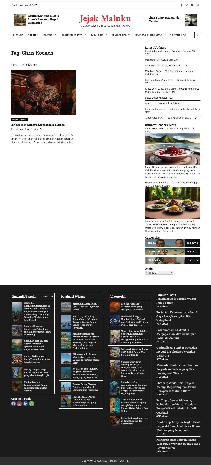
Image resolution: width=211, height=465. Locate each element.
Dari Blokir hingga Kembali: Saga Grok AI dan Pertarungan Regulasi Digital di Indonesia (134, 320)
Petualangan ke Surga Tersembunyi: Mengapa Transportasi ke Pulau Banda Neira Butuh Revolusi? (85, 322)
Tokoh (32, 34)
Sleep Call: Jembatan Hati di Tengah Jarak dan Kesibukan (134, 420)
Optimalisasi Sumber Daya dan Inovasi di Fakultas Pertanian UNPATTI (176, 351)
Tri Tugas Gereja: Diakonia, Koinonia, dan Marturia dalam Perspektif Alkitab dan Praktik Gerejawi (176, 406)
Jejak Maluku (105, 18)
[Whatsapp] (31, 403)
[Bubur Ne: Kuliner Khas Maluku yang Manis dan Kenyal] (172, 163)
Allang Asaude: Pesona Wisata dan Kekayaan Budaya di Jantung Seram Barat (86, 358)
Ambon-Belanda (19, 119)
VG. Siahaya (17, 129)
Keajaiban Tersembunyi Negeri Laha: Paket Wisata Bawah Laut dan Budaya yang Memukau (85, 373)
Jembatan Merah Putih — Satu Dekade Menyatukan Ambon (86, 306)
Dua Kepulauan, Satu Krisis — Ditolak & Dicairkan (170, 79)
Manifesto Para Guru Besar (159, 59)
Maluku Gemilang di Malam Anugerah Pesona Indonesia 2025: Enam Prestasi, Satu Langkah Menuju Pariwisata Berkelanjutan (86, 341)
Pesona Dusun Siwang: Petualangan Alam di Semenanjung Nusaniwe (85, 387)
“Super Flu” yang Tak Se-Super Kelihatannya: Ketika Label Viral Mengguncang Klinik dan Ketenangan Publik (134, 336)
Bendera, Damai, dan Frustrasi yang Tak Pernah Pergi (172, 108)
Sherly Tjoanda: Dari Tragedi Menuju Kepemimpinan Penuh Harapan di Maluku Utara (176, 387)
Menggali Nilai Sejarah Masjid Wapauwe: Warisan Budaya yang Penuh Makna (178, 444)
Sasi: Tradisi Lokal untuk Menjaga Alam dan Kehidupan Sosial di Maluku (176, 334)
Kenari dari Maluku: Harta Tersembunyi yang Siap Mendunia (37, 359)
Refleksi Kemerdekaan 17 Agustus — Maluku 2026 (171, 50)
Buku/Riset (96, 34)
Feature (49, 34)
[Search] (197, 35)
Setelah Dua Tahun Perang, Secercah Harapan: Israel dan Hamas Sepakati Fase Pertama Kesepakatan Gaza (132, 369)
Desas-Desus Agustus (156, 97)
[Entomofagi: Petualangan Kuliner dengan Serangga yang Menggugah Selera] (172, 217)
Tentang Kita (178, 34)
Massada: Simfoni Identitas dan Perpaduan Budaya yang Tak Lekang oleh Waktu (177, 369)
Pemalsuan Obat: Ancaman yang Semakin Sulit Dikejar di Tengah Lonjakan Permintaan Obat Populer (134, 388)
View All (45, 296)
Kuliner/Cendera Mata (148, 34)
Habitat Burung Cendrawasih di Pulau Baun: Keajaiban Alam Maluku (35, 386)
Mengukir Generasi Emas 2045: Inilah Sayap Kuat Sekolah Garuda (134, 352)
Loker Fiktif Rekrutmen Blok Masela (163, 65)
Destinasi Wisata (72, 34)
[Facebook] (13, 403)
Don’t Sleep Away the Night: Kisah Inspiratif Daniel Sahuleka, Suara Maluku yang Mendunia (178, 426)
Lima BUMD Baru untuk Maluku (164, 19)
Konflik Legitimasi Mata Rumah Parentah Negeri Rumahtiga (43, 19)
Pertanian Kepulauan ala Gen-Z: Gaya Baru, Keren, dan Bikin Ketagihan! (177, 316)
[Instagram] (19, 403)
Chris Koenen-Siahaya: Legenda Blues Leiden (38, 124)
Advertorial (119, 34)
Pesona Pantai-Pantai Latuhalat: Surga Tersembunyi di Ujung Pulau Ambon (84, 401)
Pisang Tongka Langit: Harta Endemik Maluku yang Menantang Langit (36, 372)
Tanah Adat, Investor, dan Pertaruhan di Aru (168, 117)
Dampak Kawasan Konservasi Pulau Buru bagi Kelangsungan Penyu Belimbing (37, 330)
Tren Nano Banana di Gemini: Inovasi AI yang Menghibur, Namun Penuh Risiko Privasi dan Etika (134, 405)
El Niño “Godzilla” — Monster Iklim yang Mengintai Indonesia (132, 306)
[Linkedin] (25, 403)
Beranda (18, 34)
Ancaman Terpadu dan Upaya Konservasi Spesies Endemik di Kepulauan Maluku (36, 345)
